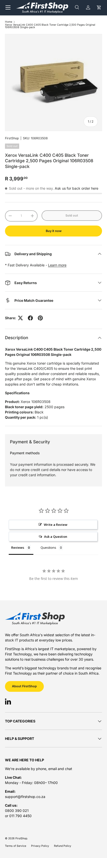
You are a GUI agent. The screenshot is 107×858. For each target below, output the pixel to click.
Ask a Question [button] (55, 536)
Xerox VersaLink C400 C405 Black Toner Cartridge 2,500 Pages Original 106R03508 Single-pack (50, 26)
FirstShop (12, 138)
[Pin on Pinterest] (40, 318)
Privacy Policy (40, 846)
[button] (99, 7)
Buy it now (53, 231)
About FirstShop (24, 686)
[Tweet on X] (20, 318)
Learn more (57, 265)
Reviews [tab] (17, 547)
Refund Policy (62, 846)
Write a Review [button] (55, 524)
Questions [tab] (48, 547)
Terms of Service (15, 846)
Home (8, 22)
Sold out (71, 215)
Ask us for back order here (76, 188)
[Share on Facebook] (30, 318)
